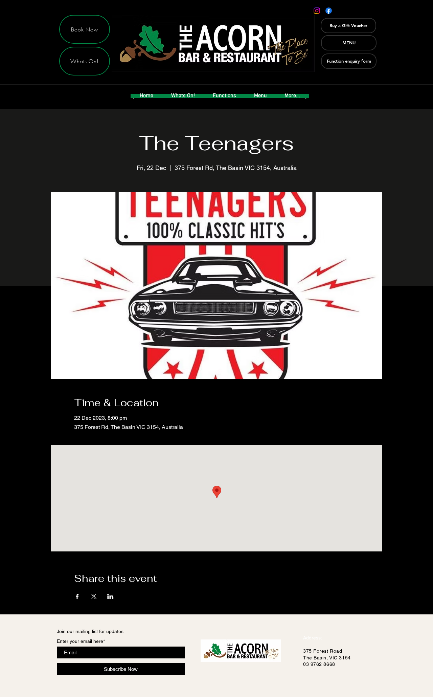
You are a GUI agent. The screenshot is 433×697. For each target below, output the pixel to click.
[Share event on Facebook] (77, 596)
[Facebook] (328, 10)
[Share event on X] (94, 596)
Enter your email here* (81, 641)
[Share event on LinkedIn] (110, 596)
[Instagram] (317, 10)
